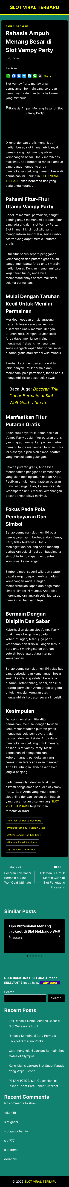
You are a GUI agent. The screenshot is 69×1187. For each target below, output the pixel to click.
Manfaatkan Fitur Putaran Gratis (26, 827)
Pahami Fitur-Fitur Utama (22, 842)
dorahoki (10, 1159)
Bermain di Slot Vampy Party (24, 820)
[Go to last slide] (10, 936)
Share (47, 76)
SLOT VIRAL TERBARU (21, 849)
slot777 (9, 1140)
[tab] (27, 956)
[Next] (59, 936)
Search (9, 992)
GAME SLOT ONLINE (17, 26)
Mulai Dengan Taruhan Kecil (24, 835)
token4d (10, 1112)
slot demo (11, 1150)
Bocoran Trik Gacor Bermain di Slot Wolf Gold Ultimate (33, 395)
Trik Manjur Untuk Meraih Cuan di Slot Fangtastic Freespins (52, 877)
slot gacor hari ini (16, 1131)
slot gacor (11, 1122)
